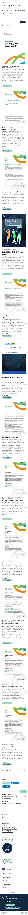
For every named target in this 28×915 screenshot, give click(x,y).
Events (3, 817)
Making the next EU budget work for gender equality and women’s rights (13, 128)
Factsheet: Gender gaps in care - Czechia (12, 746)
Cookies (24, 791)
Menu (26, 913)
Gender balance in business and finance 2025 (12, 316)
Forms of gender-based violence (9, 828)
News (3, 816)
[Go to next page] (23, 25)
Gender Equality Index (7, 830)
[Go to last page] (25, 25)
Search (22, 913)
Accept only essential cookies (12, 907)
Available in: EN (6, 86)
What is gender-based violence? (9, 827)
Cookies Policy (6, 884)
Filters (23, 22)
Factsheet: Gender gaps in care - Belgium (12, 500)
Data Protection (7, 880)
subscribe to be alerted (14, 12)
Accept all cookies (10, 904)
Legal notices (6, 877)
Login (4, 887)
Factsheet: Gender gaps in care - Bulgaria (12, 561)
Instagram (12, 840)
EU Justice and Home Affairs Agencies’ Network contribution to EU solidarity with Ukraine (12, 377)
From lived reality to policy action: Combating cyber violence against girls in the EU (12, 253)
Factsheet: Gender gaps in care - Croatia (12, 623)
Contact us (5, 801)
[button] (6, 783)
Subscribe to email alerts (8, 794)
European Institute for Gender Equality (4, 913)
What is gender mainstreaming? (9, 825)
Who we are (5, 813)
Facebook (9, 840)
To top (13, 892)
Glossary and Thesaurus (7, 831)
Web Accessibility (7, 873)
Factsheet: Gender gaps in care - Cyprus (12, 686)
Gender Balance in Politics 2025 (10, 437)
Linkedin (3, 840)
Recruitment (5, 814)
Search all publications (8, 2)
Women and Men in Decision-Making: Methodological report (11, 67)
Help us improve (7, 850)
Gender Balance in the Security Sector (11, 191)
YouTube (6, 840)
